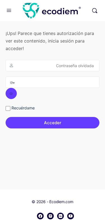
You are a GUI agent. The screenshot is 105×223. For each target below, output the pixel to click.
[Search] (94, 10)
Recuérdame (22, 107)
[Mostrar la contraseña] (11, 93)
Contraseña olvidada (75, 65)
